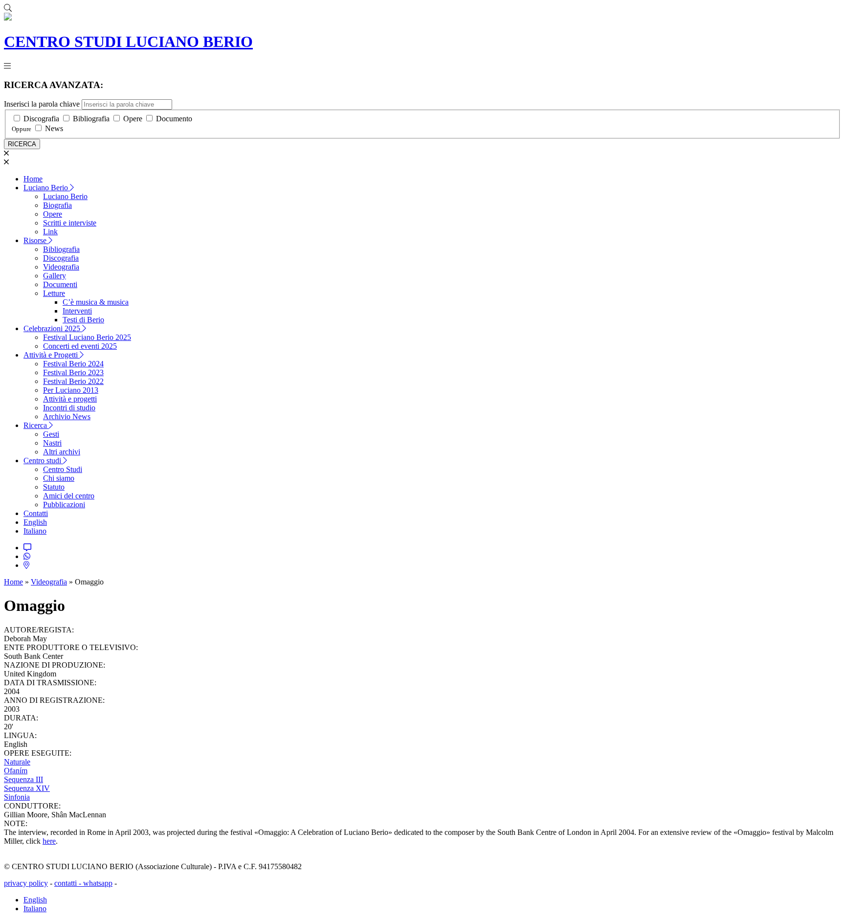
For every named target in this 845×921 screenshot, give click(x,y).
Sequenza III (23, 779)
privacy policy (26, 883)
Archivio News (66, 416)
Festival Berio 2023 (73, 372)
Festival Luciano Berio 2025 (87, 337)
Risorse (35, 240)
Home (33, 179)
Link (50, 231)
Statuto (54, 487)
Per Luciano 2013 (70, 390)
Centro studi (43, 460)
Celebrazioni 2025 (52, 328)
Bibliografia (91, 118)
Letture (54, 293)
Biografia (57, 205)
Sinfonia (17, 797)
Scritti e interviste (69, 223)
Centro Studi (62, 469)
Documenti (60, 284)
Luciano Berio (46, 187)
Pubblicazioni (64, 504)
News (54, 128)
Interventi (77, 311)
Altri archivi (61, 452)
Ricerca (36, 425)
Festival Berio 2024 (73, 363)
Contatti (35, 513)
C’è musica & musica (96, 302)
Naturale (17, 762)
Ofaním (15, 770)
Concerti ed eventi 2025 (80, 346)
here (49, 841)
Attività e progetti (70, 399)
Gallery (54, 275)
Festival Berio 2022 (73, 381)
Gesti (51, 434)
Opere (132, 118)
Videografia (61, 267)
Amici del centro (68, 496)
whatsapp (97, 883)
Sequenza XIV (27, 788)
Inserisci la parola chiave (42, 104)
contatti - (68, 883)
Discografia (41, 118)
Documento (174, 118)
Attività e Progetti (51, 355)
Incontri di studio (69, 408)
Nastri (52, 443)
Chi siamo (58, 478)
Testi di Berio (83, 319)
